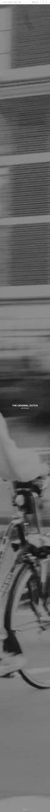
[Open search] (41, 2)
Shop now (25, 809)
